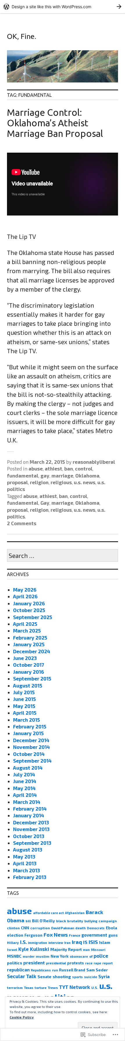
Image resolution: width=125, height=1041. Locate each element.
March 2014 (26, 802)
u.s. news (84, 482)
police (101, 956)
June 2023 (25, 658)
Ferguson (33, 935)
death (80, 928)
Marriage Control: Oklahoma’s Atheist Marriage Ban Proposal (55, 123)
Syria (104, 976)
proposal (17, 482)
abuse (35, 468)
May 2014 (24, 788)
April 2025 (25, 624)
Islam (104, 942)
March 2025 (27, 630)
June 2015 (24, 699)
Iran (67, 943)
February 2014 (30, 808)
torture (41, 988)
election (15, 935)
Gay (44, 503)
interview (55, 943)
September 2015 (32, 678)
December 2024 (31, 651)
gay (44, 475)
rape (97, 963)
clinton (13, 928)
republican (18, 969)
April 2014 (25, 795)
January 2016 (28, 672)
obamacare (79, 956)
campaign (108, 921)
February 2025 (30, 637)
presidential (56, 963)
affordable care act (48, 913)
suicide (90, 977)
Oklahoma (87, 475)
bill (28, 921)
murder (29, 956)
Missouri (98, 950)
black (61, 921)
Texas (28, 988)
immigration (37, 943)
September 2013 (32, 843)
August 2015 (27, 685)
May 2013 (24, 856)
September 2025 (32, 617)
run (55, 970)
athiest (53, 468)
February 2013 (29, 877)
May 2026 (24, 589)
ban (68, 468)
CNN (25, 927)
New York (60, 956)
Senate (44, 976)
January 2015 (28, 733)
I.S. (23, 942)
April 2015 (24, 713)
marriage (62, 475)
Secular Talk (21, 976)
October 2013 (28, 836)
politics (14, 962)
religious (61, 482)
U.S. (94, 987)
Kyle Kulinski (33, 949)
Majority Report (66, 949)
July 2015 (24, 692)
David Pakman (62, 928)
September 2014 (32, 760)
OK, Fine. (21, 36)
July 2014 (24, 774)
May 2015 (24, 706)
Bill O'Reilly (43, 920)
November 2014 (31, 747)
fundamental (22, 475)
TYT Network (74, 987)
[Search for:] (62, 556)
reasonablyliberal (94, 462)
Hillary (13, 942)
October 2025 (29, 610)
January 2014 (28, 815)
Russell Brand (72, 970)
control (83, 468)
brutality (75, 921)
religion (39, 482)
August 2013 (27, 849)
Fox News (56, 934)
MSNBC (14, 956)
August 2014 (28, 768)
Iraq (77, 942)
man (86, 950)
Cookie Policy (22, 1017)
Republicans (41, 970)
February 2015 (29, 726)
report (107, 963)
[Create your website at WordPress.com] (62, 6)
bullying (90, 921)
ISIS (93, 942)
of (90, 956)
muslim (42, 956)
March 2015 (26, 720)
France (74, 935)
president (34, 962)
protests (75, 963)
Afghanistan (75, 913)
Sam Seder (97, 970)
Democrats (96, 928)
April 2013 (24, 863)
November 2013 (31, 829)
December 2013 (31, 822)
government (94, 934)
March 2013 (26, 870)
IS (85, 942)
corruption (40, 928)
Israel (12, 949)
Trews (53, 987)
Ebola (111, 927)
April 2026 (25, 596)
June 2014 (24, 781)
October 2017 (28, 665)
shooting (62, 976)
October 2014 (29, 754)
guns (113, 935)
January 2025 (28, 644)
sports (77, 977)
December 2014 (31, 740)
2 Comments (21, 523)
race (88, 963)
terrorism (15, 988)
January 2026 (29, 603)
